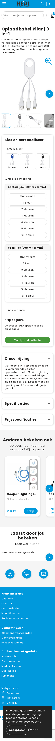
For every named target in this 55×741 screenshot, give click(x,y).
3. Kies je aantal (15, 310)
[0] (52, 15)
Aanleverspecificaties (15, 618)
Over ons (7, 598)
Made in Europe (11, 666)
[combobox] (20, 15)
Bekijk (31, 511)
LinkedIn (11, 702)
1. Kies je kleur (14, 148)
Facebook (12, 693)
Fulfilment (8, 675)
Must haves (9, 670)
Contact (7, 603)
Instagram (13, 697)
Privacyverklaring (12, 642)
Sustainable (9, 656)
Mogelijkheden (11, 613)
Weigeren (34, 729)
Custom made (11, 661)
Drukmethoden (11, 608)
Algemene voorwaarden (17, 633)
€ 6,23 (12, 511)
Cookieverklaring (12, 637)
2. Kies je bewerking (18, 178)
